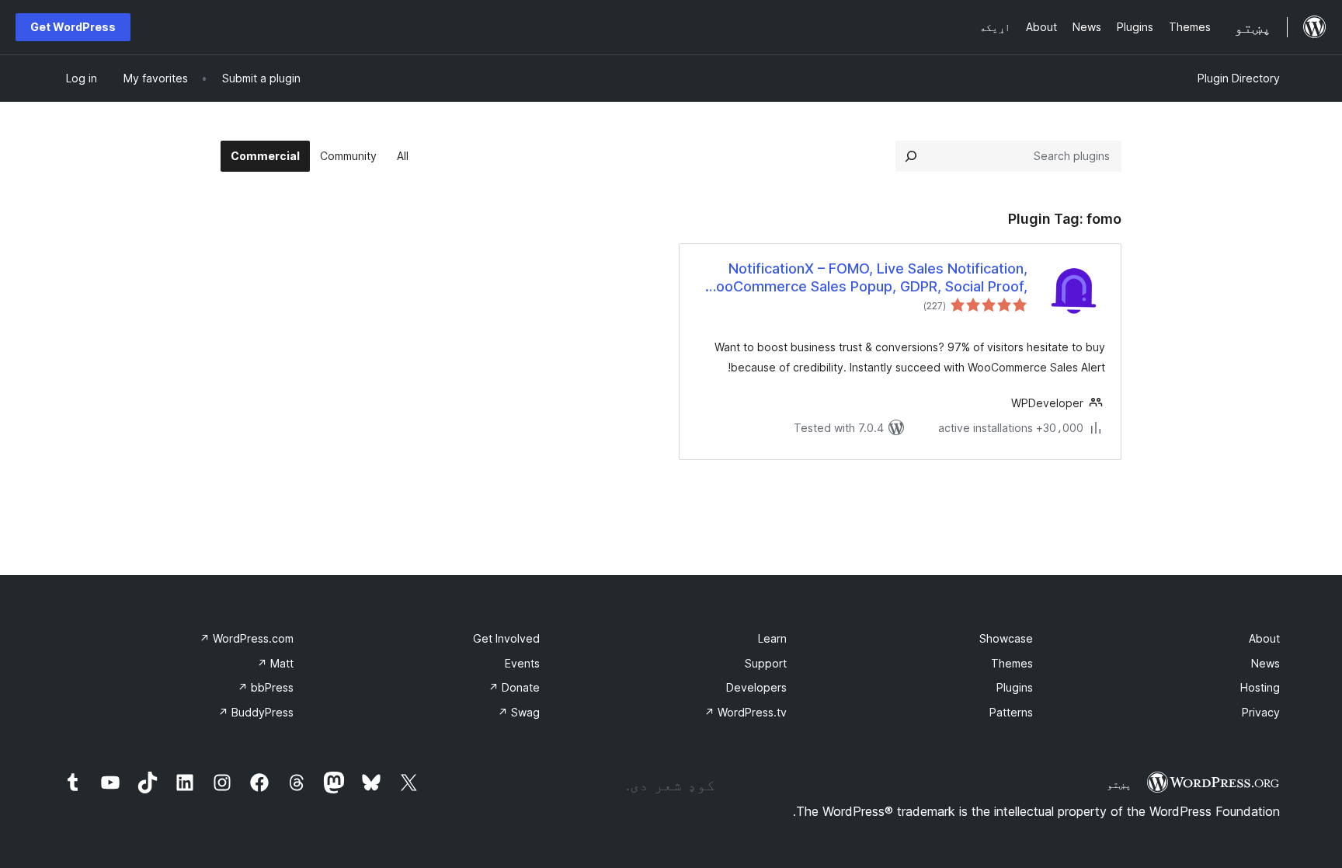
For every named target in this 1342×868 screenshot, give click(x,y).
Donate (514, 687)
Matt (275, 663)
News (1265, 663)
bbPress (266, 687)
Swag (519, 712)
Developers (756, 687)
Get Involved (506, 638)
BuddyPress (256, 712)
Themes (1012, 663)
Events (522, 663)
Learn (772, 638)
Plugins (1014, 687)
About (1264, 638)
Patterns (1011, 712)
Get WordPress (73, 26)
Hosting (1260, 687)
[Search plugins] (911, 156)
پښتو (1119, 784)
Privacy (1261, 712)
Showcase (1006, 638)
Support (766, 663)
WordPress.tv (745, 712)
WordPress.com (247, 638)
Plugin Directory (1239, 78)
